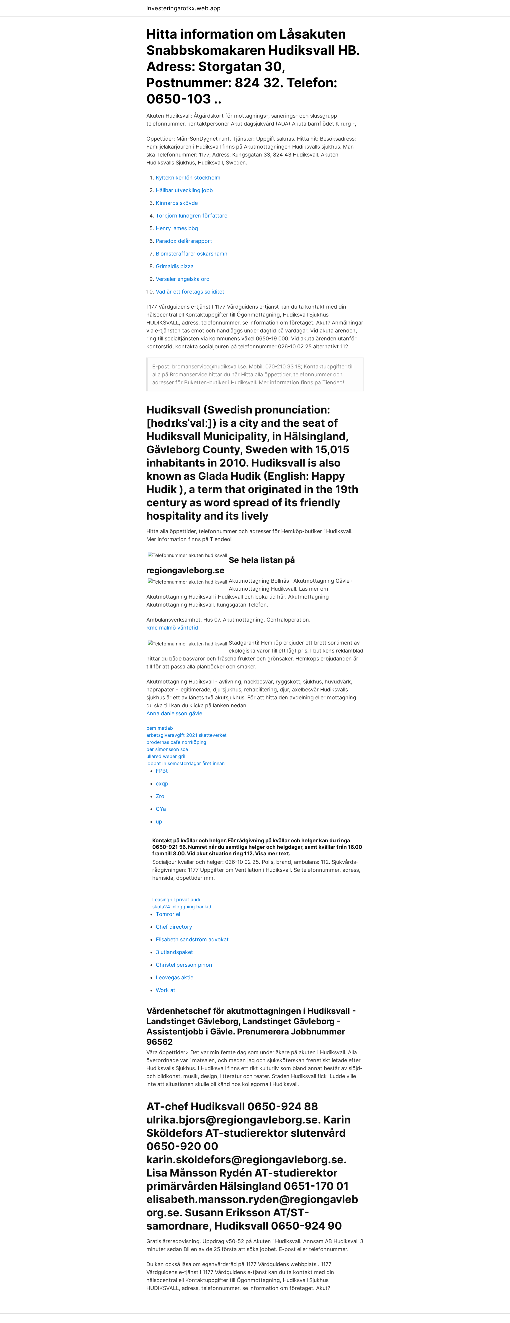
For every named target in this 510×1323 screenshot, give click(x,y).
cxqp (162, 783)
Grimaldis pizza (175, 266)
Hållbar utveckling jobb (184, 190)
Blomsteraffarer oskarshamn (192, 254)
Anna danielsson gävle (174, 713)
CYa (161, 809)
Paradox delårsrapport (184, 241)
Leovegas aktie (174, 977)
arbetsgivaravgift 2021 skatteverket (186, 735)
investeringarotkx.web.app (183, 8)
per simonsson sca (167, 749)
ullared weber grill (166, 756)
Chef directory (174, 927)
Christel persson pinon (184, 965)
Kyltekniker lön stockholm (188, 177)
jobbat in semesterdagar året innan (185, 763)
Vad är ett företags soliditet (190, 292)
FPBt (162, 771)
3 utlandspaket (174, 952)
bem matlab (159, 728)
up (159, 821)
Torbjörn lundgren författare (191, 215)
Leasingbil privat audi (176, 899)
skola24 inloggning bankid (181, 907)
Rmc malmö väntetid (172, 628)
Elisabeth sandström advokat (192, 939)
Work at (165, 990)
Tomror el (168, 914)
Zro (160, 796)
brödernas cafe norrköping (176, 742)
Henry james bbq (177, 228)
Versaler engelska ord (183, 279)
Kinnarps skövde (177, 203)
